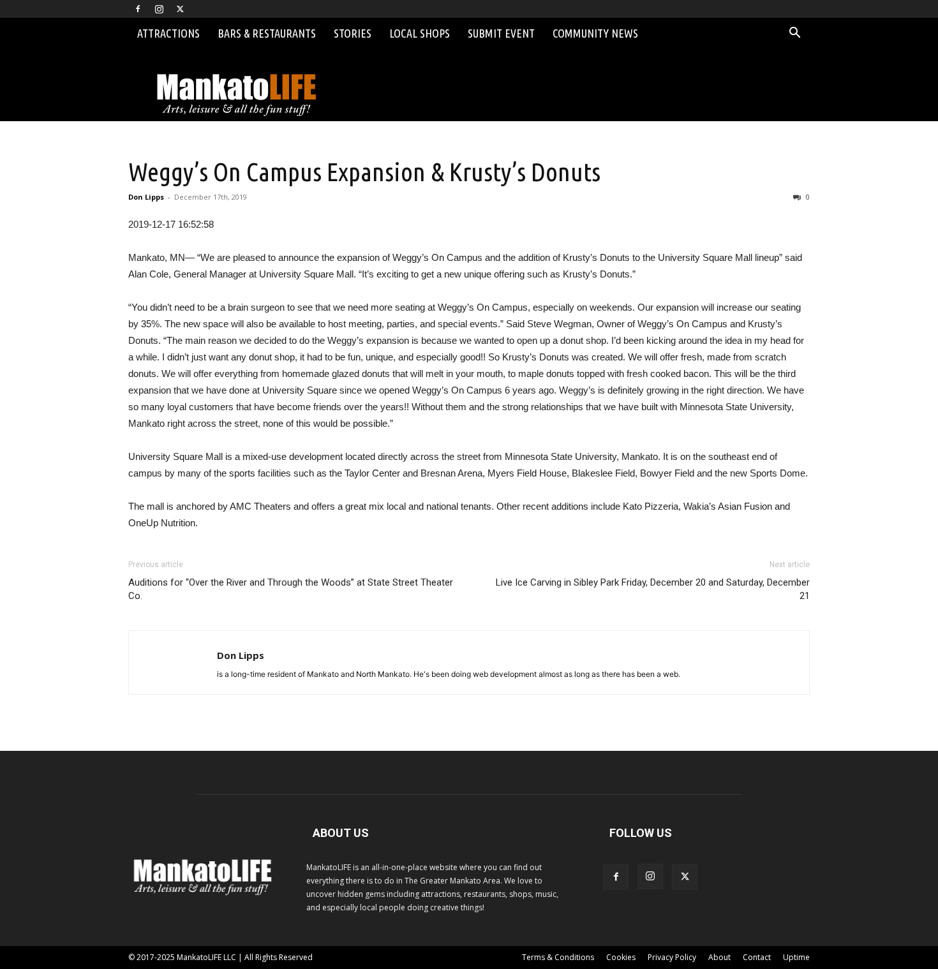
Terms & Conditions (558, 957)
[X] (180, 9)
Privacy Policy (672, 957)
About (719, 957)
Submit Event (501, 33)
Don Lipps (146, 197)
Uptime (796, 957)
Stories (352, 33)
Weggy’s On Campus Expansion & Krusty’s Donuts (364, 171)
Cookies (621, 957)
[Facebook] (137, 9)
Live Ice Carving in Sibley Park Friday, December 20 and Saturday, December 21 (653, 589)
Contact (757, 957)
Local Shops (419, 33)
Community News (595, 33)
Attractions (168, 33)
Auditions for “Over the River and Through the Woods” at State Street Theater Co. (290, 589)
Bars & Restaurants (267, 33)
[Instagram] (158, 9)
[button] (794, 34)
